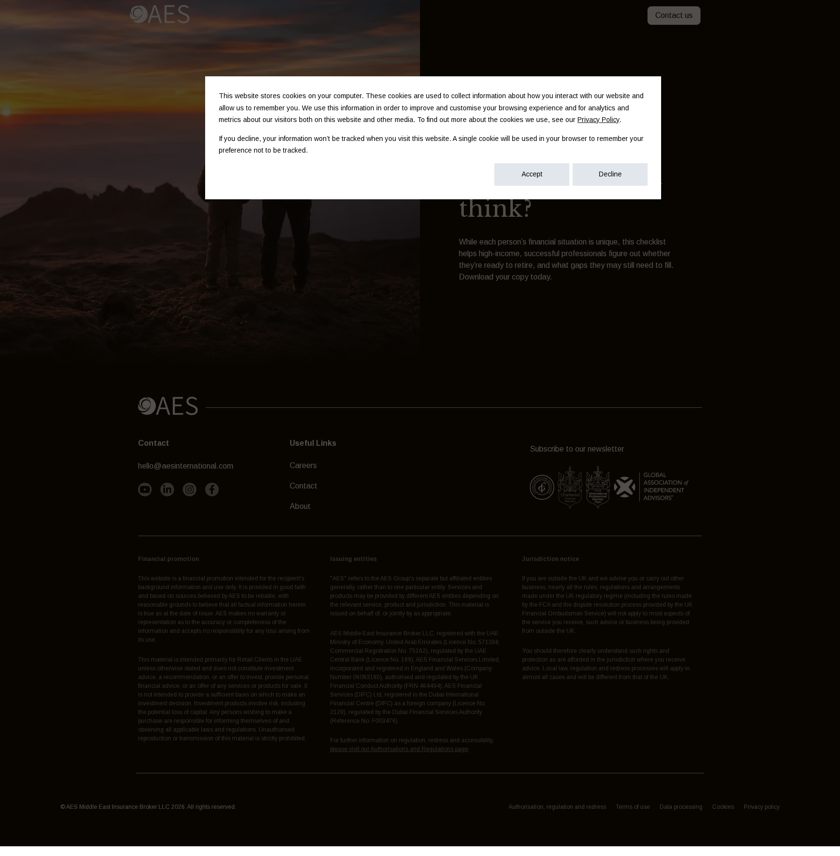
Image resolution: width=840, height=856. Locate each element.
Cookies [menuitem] (723, 807)
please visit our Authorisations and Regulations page (399, 749)
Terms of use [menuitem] (633, 807)
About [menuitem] (300, 506)
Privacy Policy (598, 119)
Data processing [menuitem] (681, 807)
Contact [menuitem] (303, 486)
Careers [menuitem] (303, 465)
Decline (610, 174)
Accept (532, 174)
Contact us (674, 15)
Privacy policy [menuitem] (762, 807)
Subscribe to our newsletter (577, 449)
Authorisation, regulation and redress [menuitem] (557, 807)
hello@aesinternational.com (185, 466)
